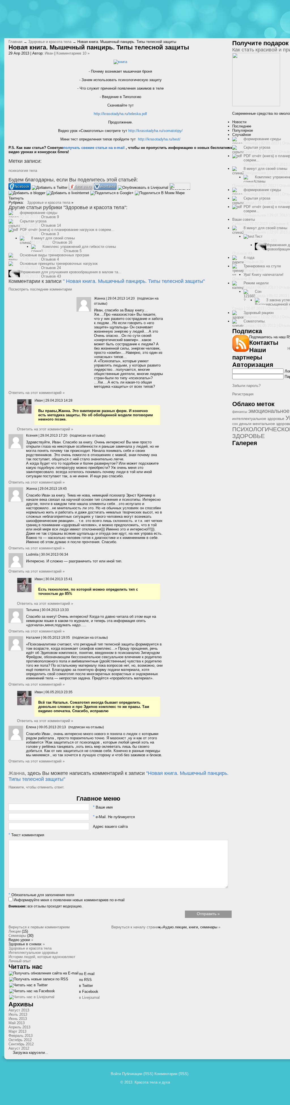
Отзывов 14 (51, 225)
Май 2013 (16, 1023)
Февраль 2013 (20, 1036)
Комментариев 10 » (72, 53)
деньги (245, 424)
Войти (116, 1074)
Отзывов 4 (50, 259)
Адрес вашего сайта (110, 826)
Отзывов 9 (50, 217)
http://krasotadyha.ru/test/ (159, 139)
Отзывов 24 (51, 268)
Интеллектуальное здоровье (33, 952)
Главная (15, 42)
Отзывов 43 (51, 276)
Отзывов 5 (73, 251)
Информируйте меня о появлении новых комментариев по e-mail (69, 900)
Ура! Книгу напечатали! (263, 274)
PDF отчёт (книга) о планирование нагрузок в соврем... (67, 229)
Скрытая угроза (33, 221)
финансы (239, 412)
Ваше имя (103, 807)
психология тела (22, 170)
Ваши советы (243, 219)
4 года (249, 257)
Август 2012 (18, 1048)
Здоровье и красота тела (49, 42)
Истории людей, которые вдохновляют (41, 957)
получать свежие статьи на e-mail (94, 148)
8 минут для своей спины (53, 238)
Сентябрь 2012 (21, 1044)
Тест (259, 236)
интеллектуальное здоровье (258, 419)
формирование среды (38, 213)
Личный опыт (19, 961)
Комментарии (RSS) (171, 1074)
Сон (258, 291)
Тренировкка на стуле (262, 266)
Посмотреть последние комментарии (40, 289)
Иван (49, 53)
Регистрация (242, 394)
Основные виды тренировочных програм (54, 255)
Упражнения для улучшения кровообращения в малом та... (70, 272)
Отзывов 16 (62, 242)
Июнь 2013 (17, 1019)
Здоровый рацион (259, 313)
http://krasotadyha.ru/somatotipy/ (155, 131)
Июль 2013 (17, 1014)
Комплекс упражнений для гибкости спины (79, 246)
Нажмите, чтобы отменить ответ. (36, 787)
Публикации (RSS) (137, 1074)
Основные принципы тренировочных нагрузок (59, 263)
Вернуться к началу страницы (137, 927)
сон (235, 424)
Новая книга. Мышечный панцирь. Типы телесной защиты (134, 281)
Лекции (14, 931)
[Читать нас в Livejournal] (31, 998)
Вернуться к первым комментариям (39, 927)
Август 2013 (18, 1010)
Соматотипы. (255, 321)
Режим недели (256, 283)
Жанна (16, 773)
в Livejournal (89, 997)
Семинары (17, 935)
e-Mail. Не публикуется (114, 817)
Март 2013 (17, 1031)
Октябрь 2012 (20, 1040)
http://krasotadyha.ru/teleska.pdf (120, 114)
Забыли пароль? (246, 385)
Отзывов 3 (50, 234)
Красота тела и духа (152, 1082)
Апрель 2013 (19, 1027)
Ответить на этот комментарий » (36, 393)
